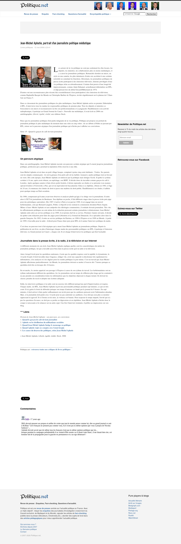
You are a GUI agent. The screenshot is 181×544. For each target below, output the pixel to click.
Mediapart (132, 508)
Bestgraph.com (134, 505)
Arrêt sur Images (134, 503)
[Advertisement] (90, 27)
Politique (34, 5)
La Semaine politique (28, 529)
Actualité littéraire (135, 500)
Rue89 (131, 515)
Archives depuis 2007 (28, 527)
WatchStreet (133, 518)
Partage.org (133, 510)
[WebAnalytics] (25, 539)
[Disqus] (66, 446)
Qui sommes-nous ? (28, 524)
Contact (23, 531)
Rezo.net (131, 513)
